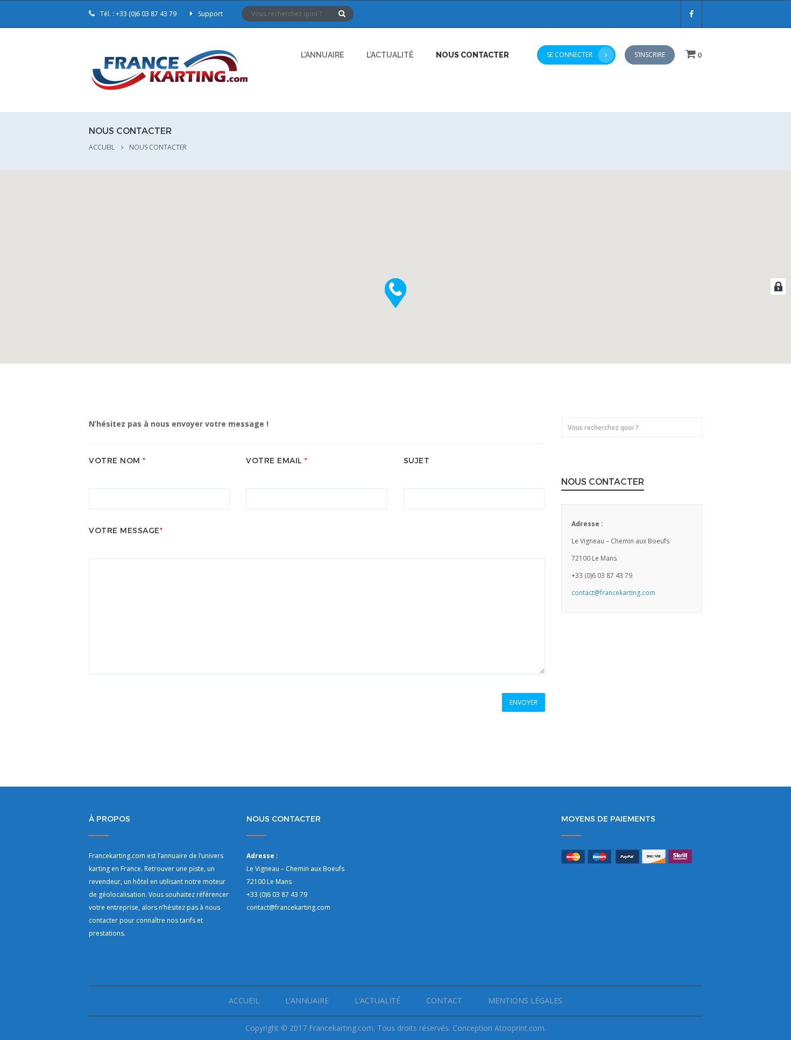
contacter (103, 920)
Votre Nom (117, 461)
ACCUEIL (102, 147)
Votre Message (126, 531)
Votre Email (277, 461)
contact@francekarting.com (613, 592)
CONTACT (444, 1000)
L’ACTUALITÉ (389, 55)
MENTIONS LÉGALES (525, 1000)
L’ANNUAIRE (322, 55)
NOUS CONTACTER (472, 55)
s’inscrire (649, 54)
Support (210, 13)
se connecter (569, 54)
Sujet (417, 461)
